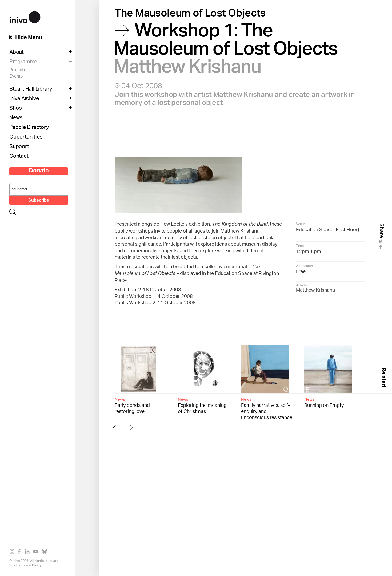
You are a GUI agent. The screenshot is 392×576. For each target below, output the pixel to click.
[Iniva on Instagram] (13, 552)
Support (19, 147)
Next (129, 427)
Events (16, 77)
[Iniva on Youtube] (37, 552)
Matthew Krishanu (315, 291)
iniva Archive (24, 99)
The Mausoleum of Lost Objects (191, 15)
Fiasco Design (32, 565)
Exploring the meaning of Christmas (202, 405)
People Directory (29, 128)
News (15, 118)
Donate (39, 171)
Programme (23, 62)
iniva (25, 16)
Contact (19, 157)
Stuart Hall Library (30, 89)
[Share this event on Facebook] (381, 248)
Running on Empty (324, 402)
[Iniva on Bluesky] (46, 552)
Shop (15, 109)
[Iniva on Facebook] (20, 552)
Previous (116, 427)
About (16, 53)
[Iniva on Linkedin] (28, 552)
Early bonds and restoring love (132, 405)
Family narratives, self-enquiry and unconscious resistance (266, 408)
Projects (17, 70)
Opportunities (25, 137)
